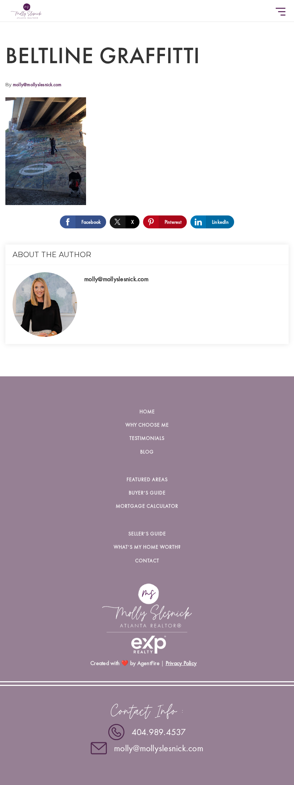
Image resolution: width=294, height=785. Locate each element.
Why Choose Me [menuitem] (147, 425)
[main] (147, 188)
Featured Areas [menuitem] (147, 479)
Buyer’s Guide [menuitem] (147, 492)
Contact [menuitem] (147, 560)
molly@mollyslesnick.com (37, 85)
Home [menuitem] (147, 411)
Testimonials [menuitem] (147, 438)
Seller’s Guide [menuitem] (147, 533)
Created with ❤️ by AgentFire (125, 663)
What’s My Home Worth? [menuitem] (147, 547)
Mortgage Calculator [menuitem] (147, 506)
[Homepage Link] (26, 9)
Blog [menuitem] (147, 452)
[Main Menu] (280, 12)
